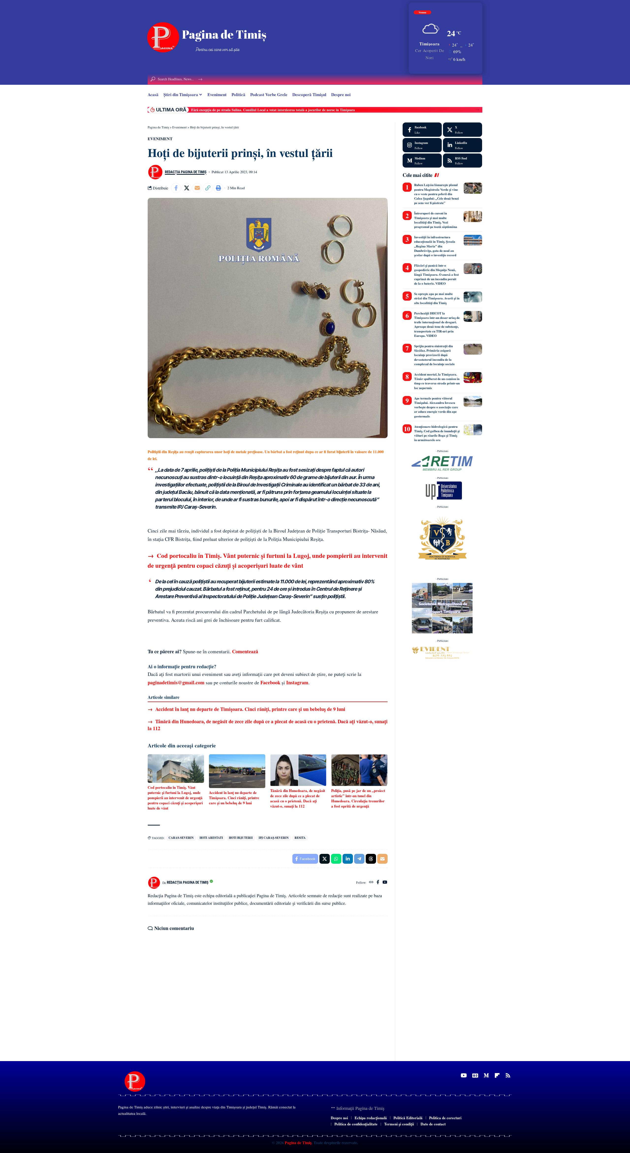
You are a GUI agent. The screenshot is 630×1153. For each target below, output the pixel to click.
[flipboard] (497, 1075)
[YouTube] (385, 882)
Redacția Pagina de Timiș (185, 172)
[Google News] (475, 1075)
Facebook (270, 682)
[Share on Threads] (371, 859)
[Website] (371, 882)
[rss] (462, 161)
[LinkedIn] (462, 145)
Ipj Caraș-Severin (274, 838)
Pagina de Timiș (298, 1142)
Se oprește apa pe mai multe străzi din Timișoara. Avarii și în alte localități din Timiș (436, 298)
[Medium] (422, 161)
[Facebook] (378, 882)
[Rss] (508, 1075)
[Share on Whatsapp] (336, 859)
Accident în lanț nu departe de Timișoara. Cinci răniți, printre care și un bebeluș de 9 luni (246, 709)
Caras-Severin (181, 838)
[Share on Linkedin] (348, 859)
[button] (477, 109)
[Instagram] (422, 145)
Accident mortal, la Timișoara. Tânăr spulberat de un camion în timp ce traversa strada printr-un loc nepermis (437, 381)
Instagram (297, 682)
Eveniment (160, 138)
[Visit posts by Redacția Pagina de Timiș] (155, 172)
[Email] (197, 188)
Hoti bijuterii (241, 838)
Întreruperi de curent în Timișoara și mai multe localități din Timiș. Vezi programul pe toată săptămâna (435, 220)
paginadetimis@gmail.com (176, 682)
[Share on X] (186, 188)
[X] (462, 129)
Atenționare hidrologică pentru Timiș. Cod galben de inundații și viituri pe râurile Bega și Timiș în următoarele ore (437, 433)
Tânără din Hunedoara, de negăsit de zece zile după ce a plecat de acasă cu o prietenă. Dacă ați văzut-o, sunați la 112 (268, 725)
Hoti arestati (211, 838)
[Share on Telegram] (359, 859)
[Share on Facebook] (176, 188)
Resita (300, 838)
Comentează (245, 651)
